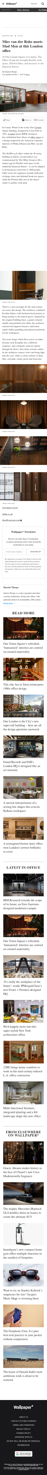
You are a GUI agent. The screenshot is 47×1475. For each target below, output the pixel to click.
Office (20, 36)
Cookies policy (23, 1433)
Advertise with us (23, 1437)
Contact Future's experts (23, 1421)
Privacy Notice (35, 561)
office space (35, 137)
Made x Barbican (23, 10)
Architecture (7, 36)
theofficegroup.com (11, 520)
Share (8, 120)
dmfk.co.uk (7, 513)
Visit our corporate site (30, 1465)
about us (23, 1417)
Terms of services (32, 559)
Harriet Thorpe (11, 71)
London (11, 133)
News (28, 74)
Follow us (28, 120)
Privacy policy (23, 1429)
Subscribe (34, 3)
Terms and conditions (23, 1425)
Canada (37, 127)
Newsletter (40, 120)
